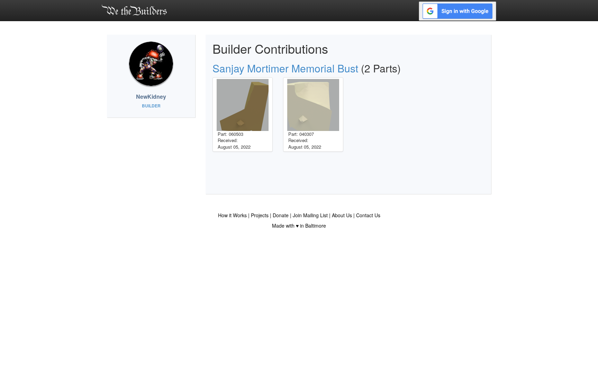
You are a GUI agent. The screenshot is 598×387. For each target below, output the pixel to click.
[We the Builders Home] (134, 9)
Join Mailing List (310, 215)
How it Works (232, 215)
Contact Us (368, 215)
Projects (260, 215)
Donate (281, 215)
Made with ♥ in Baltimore (299, 225)
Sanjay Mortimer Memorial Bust (285, 68)
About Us (342, 215)
